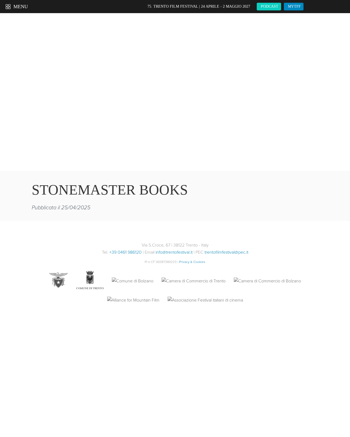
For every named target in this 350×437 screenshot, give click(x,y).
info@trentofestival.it (174, 252)
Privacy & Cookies (192, 261)
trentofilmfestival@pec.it (226, 252)
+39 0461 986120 (125, 252)
